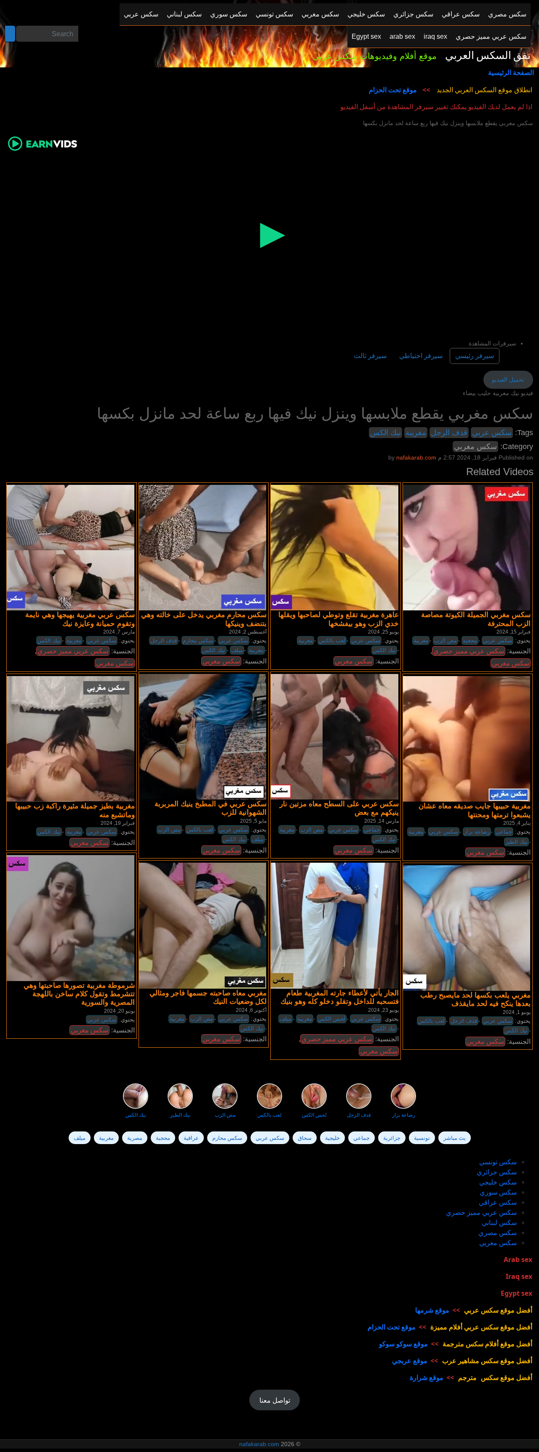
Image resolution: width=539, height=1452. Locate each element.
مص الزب (445, 640)
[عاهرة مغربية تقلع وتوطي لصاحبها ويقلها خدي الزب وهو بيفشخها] (323, 547)
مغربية (416, 432)
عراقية (191, 1138)
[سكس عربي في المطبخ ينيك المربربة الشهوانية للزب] (191, 736)
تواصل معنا (274, 1400)
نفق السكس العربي (488, 55)
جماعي (372, 829)
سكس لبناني (499, 1222)
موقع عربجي (409, 1360)
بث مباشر (454, 1138)
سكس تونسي (498, 1161)
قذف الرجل (449, 432)
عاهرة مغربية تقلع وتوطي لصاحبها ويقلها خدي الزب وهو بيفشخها (338, 619)
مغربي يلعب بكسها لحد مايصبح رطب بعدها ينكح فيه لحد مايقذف (475, 999)
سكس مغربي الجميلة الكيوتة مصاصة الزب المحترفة (476, 619)
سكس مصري (497, 1232)
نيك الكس (385, 432)
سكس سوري (498, 1192)
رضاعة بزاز (477, 832)
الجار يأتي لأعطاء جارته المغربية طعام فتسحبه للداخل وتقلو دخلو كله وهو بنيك (339, 997)
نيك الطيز (516, 842)
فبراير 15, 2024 (513, 632)
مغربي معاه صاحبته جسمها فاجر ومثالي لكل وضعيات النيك (208, 997)
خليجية (332, 1138)
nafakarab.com (259, 1444)
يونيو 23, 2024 (383, 1010)
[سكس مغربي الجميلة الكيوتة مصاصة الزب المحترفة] (455, 547)
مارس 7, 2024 (119, 632)
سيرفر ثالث (370, 355)
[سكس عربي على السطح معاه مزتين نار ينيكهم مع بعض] (323, 736)
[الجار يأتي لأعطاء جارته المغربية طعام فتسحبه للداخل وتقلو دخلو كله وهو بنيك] (323, 925)
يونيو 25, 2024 (383, 632)
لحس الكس (331, 1019)
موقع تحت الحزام (393, 89)
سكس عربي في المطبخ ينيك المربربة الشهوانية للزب (211, 808)
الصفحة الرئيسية (511, 72)
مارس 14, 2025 (381, 821)
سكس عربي (492, 432)
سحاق (305, 1138)
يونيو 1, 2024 (517, 1012)
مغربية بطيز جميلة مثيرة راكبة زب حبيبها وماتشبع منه (75, 810)
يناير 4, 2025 (517, 823)
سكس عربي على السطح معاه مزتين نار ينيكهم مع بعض (339, 808)
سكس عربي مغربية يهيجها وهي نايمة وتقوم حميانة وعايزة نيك (80, 619)
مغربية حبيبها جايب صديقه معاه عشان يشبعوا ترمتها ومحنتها (475, 810)
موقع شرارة (426, 1377)
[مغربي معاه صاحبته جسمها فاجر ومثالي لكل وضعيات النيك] (191, 925)
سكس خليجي (498, 1182)
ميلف (237, 650)
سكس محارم (198, 640)
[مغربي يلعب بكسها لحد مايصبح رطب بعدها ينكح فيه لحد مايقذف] (455, 928)
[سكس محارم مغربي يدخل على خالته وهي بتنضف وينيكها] (191, 547)
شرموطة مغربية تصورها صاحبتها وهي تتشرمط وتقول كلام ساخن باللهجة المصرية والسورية (79, 994)
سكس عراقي (498, 1202)
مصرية (134, 1138)
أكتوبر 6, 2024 (251, 1010)
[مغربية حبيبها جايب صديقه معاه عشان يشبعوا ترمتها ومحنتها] (455, 738)
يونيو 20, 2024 (119, 1011)
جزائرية (391, 1138)
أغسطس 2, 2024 (248, 632)
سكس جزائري (497, 1172)
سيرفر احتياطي (421, 355)
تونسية (422, 1138)
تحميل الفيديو (508, 379)
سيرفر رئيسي (474, 355)
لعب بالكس (332, 640)
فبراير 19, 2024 (118, 823)
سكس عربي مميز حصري (72, 651)
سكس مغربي (475, 446)
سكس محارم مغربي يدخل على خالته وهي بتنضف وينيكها (204, 619)
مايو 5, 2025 (253, 821)
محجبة (470, 640)
